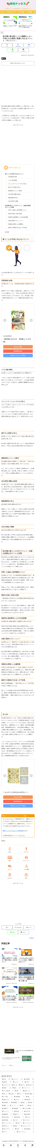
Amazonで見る (18, 346)
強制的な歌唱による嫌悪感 (15, 224)
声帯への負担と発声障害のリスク (17, 210)
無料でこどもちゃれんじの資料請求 (13, 830)
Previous (1, 22)
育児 (4, 58)
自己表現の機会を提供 (14, 194)
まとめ (7, 232)
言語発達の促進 (12, 176)
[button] (23, 50)
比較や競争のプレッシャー (15, 220)
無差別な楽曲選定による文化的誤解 (18, 217)
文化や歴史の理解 (13, 201)
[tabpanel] (10, 22)
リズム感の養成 (12, 180)
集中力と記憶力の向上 (14, 187)
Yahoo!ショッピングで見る (18, 355)
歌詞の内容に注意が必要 (15, 213)
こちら (23, 835)
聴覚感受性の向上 (13, 197)
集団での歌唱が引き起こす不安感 (17, 227)
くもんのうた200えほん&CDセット (15, 792)
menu (11, 167)
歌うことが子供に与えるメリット (14, 174)
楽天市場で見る (18, 351)
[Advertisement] (18, 85)
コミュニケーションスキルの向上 (17, 183)
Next (35, 22)
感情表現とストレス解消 (15, 190)
